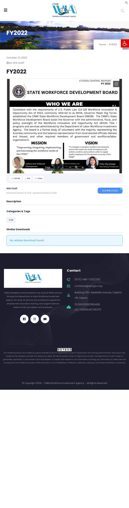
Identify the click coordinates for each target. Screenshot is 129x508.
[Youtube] (45, 319)
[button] (125, 43)
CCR (11, 220)
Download (110, 190)
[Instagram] (34, 319)
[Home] (33, 278)
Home (102, 44)
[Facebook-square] (24, 319)
